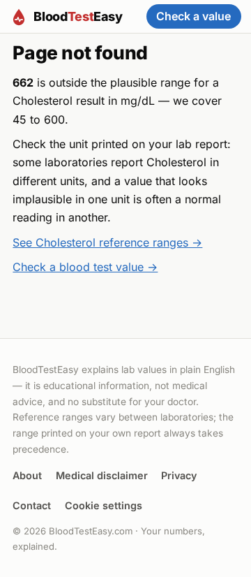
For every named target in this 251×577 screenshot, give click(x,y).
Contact (32, 505)
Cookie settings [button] (103, 505)
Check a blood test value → (85, 267)
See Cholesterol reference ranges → (107, 242)
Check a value (193, 16)
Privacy (179, 475)
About (27, 475)
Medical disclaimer (102, 475)
